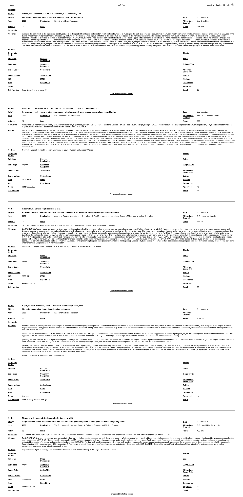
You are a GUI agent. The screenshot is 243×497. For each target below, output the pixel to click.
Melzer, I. (26, 418)
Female (122, 125)
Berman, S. (39, 209)
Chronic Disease (91, 125)
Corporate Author (12, 54)
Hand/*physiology (77, 225)
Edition (186, 75)
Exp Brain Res (203, 21)
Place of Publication (45, 60)
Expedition (45, 83)
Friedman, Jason (43, 306)
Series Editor (13, 70)
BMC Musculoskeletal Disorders (67, 116)
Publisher (12, 59)
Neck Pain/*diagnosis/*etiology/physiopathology (188, 125)
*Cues (59, 225)
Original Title (188, 64)
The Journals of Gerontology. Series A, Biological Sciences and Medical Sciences (86, 425)
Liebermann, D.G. (92, 108)
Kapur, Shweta (28, 306)
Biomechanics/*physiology (42, 125)
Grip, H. (80, 108)
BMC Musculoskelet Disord (208, 116)
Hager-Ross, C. (69, 108)
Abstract (12, 34)
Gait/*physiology (118, 434)
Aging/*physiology (68, 434)
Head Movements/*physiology (138, 125)
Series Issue (45, 75)
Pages (185, 27)
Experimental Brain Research (66, 21)
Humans (154, 125)
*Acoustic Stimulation (30, 225)
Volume (11, 27)
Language (12, 64)
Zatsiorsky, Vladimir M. (61, 306)
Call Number (13, 90)
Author (11, 14)
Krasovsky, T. (28, 209)
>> (124, 5)
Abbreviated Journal (188, 22)
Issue (42, 27)
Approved (187, 86)
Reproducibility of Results (32, 127)
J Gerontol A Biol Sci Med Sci (208, 425)
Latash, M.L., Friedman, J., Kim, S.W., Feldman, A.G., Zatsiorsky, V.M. (51, 14)
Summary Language (44, 65)
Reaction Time (163, 434)
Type (185, 17)
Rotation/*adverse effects (53, 127)
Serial (185, 90)
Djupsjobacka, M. (41, 108)
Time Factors (70, 127)
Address (11, 49)
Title (10, 17)
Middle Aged (163, 125)
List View (210, 5)
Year (10, 21)
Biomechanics (50, 225)
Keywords (12, 30)
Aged (29, 125)
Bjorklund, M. (55, 108)
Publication (45, 21)
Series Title (45, 70)
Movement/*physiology (106, 225)
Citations (219, 5)
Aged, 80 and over (53, 434)
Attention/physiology (85, 434)
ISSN (10, 79)
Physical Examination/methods (220, 125)
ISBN (42, 79)
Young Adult (81, 127)
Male (94, 225)
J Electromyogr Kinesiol (206, 216)
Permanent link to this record (121, 94)
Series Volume (14, 75)
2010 (24, 21)
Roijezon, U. (27, 108)
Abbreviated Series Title (188, 71)
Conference (188, 83)
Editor (185, 59)
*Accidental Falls (28, 434)
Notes (10, 86)
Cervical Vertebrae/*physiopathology (68, 125)
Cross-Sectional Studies (108, 125)
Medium (186, 79)
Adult (24, 125)
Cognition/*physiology (102, 434)
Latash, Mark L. (78, 306)
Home (11, 5)
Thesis (186, 53)
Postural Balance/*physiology (145, 434)
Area (10, 83)
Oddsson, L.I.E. (66, 418)
